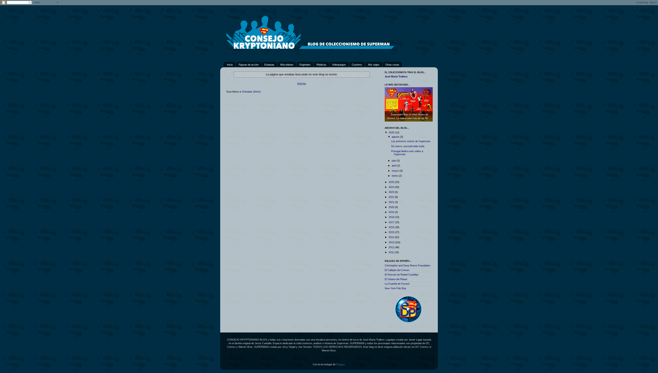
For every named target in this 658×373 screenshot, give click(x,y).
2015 (392, 232)
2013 (392, 242)
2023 (392, 192)
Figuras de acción (249, 64)
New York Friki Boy (395, 288)
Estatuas (269, 64)
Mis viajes (373, 64)
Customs (357, 64)
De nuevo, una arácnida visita (407, 146)
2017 (392, 222)
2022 (392, 197)
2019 (392, 212)
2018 (392, 217)
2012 (392, 247)
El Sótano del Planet (396, 279)
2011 (391, 252)
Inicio (230, 64)
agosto (396, 136)
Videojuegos (339, 64)
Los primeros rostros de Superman (410, 141)
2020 (392, 207)
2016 (392, 227)
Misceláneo (286, 64)
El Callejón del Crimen (397, 270)
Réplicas (321, 64)
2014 (392, 237)
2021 (392, 202)
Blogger (340, 364)
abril (394, 165)
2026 (392, 132)
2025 (392, 182)
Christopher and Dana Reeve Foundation (407, 265)
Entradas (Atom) (251, 91)
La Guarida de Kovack (397, 283)
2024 (392, 187)
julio (394, 160)
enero (395, 175)
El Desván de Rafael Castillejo (401, 274)
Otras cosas (392, 64)
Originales (304, 64)
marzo (396, 170)
